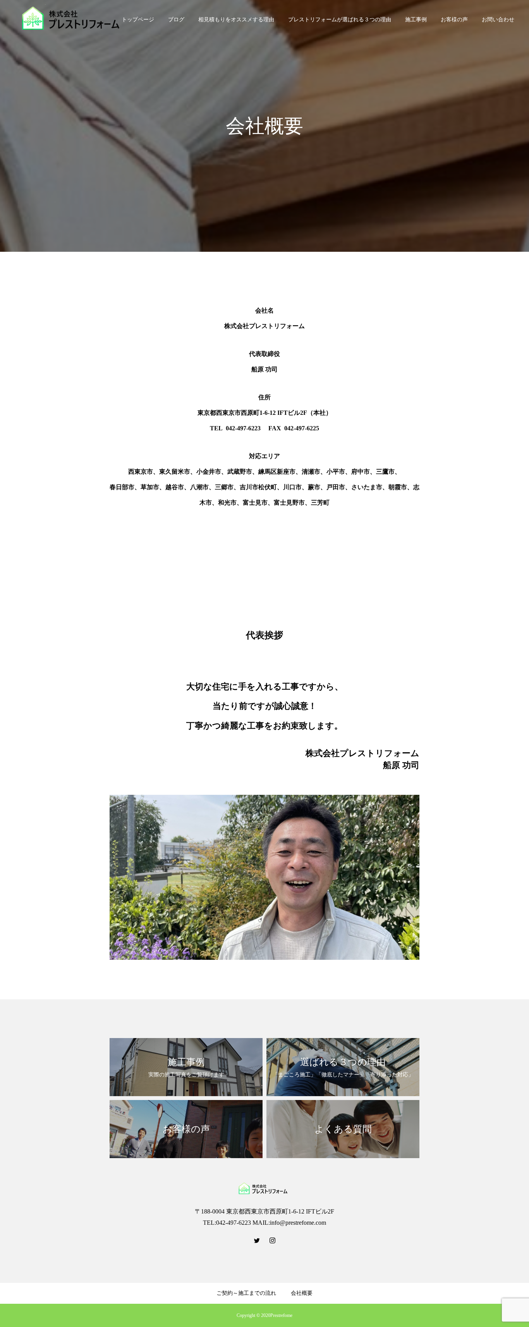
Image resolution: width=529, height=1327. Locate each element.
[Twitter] (257, 1240)
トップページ (138, 19)
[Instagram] (272, 1240)
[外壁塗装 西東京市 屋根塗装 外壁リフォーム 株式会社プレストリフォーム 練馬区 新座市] (73, 19)
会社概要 (302, 1293)
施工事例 (416, 19)
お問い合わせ (498, 19)
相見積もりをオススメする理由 (236, 19)
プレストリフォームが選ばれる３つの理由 (339, 19)
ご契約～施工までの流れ (246, 1293)
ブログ (176, 19)
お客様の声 (454, 19)
